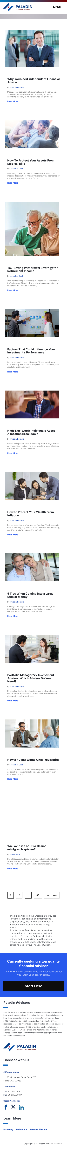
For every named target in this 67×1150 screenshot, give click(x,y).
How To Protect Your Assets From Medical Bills (30, 162)
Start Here (33, 986)
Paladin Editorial (17, 87)
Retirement (21, 1129)
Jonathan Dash (16, 169)
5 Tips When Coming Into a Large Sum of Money (30, 595)
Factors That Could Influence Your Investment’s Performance (31, 351)
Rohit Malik (15, 854)
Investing (8, 1129)
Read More (12, 101)
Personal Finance (38, 1129)
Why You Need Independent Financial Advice (33, 80)
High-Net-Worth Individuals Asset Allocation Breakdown (31, 432)
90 (37, 895)
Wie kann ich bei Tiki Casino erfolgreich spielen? (27, 847)
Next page (52, 895)
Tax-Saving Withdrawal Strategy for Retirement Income (32, 269)
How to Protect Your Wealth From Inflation (30, 513)
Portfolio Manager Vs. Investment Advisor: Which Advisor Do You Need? (30, 678)
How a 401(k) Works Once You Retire (33, 759)
